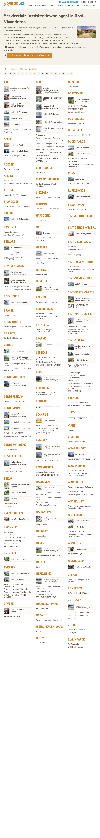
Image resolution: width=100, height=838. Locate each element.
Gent (39, 82)
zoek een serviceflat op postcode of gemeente (29, 55)
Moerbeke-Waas (47, 604)
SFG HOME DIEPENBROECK (47, 475)
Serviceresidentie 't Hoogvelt (79, 135)
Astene (9, 190)
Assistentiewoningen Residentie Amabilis (50, 581)
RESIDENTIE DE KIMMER (14, 538)
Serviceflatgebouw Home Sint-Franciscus (47, 317)
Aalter (8, 139)
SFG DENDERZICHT (44, 643)
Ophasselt (75, 130)
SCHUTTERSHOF (75, 554)
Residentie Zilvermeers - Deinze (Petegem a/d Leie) (20, 358)
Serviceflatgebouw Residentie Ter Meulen (81, 270)
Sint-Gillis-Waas (79, 241)
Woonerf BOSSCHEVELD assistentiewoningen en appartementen (78, 331)
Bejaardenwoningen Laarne (46, 302)
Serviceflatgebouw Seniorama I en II (17, 327)
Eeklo (8, 478)
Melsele (41, 562)
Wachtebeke (76, 482)
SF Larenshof (47, 344)
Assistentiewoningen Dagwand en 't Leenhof (49, 259)
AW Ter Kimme (73, 267)
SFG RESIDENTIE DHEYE (46, 597)
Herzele (41, 247)
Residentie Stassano (18, 492)
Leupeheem (72, 161)
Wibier (70, 221)
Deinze (8, 345)
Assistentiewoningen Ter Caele (16, 589)
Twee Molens (79, 454)
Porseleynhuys (80, 549)
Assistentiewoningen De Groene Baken (80, 488)
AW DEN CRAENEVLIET (45, 238)
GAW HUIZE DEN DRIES (77, 209)
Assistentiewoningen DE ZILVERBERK (13, 258)
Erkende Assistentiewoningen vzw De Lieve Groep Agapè (52, 90)
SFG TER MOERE (43, 609)
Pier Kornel (8, 132)
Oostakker (75, 93)
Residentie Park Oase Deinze (15, 195)
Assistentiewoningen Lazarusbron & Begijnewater (50, 493)
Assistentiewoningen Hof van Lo (48, 425)
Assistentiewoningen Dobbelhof (48, 138)
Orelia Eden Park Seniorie (19, 519)
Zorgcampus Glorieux (76, 112)
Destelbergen (13, 456)
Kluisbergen (44, 309)
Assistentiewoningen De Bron (79, 613)
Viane (71, 425)
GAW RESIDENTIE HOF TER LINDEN (15, 596)
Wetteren (75, 515)
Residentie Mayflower (83, 233)
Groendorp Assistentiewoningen (50, 288)
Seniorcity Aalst (16, 118)
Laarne (41, 338)
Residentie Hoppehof (18, 559)
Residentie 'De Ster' (11, 535)
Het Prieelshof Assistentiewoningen (50, 379)
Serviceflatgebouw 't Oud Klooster (17, 206)
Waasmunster (77, 466)
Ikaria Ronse (79, 179)
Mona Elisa (40, 263)
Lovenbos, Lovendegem (45, 472)
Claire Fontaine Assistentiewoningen (18, 273)
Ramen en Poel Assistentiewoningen (50, 107)
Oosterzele (76, 118)
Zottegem (75, 600)
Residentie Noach (11, 232)
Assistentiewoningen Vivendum (48, 197)
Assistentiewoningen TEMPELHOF (49, 141)
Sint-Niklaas (76, 340)
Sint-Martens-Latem (82, 292)
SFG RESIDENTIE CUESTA (78, 471)
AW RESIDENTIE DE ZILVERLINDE (82, 459)
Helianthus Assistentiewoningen (50, 550)
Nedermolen (41, 536)
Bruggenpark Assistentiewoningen (82, 607)
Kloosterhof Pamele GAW (78, 158)
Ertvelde (10, 553)
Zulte (72, 625)
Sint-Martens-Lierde (82, 314)
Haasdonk (43, 215)
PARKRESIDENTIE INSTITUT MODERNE (52, 99)
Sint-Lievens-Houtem (82, 262)
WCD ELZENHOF (43, 433)
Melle (40, 543)
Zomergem (75, 588)
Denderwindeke (15, 444)
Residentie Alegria (81, 360)
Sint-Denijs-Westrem (83, 227)
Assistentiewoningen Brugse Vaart (50, 519)
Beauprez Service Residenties (47, 209)
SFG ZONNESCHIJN (12, 547)
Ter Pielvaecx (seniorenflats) (47, 158)
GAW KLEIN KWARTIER (13, 433)
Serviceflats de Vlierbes (13, 472)
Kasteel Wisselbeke (43, 591)
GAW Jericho (73, 87)
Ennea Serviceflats (82, 354)
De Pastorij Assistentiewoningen (18, 384)
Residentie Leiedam (17, 351)
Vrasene (73, 437)
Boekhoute (11, 296)
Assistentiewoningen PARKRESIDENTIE (44, 331)
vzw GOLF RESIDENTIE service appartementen (83, 299)
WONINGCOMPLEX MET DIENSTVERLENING (78, 474)
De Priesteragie (74, 373)
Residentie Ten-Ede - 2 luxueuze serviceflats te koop (80, 536)
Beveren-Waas (14, 266)
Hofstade (42, 270)
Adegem (9, 164)
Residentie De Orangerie (19, 573)
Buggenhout (12, 322)
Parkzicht (39, 631)
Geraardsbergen (47, 179)
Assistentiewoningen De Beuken (16, 287)
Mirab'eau (46, 233)
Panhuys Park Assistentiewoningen (18, 463)
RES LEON (72, 618)
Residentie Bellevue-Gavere (18, 611)
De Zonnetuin (73, 644)
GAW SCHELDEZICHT (77, 532)
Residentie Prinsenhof (18, 112)
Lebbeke (41, 352)
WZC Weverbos (42, 173)
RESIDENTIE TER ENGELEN (47, 461)
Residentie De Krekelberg (20, 219)
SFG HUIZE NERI (74, 391)
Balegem (10, 213)
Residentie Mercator (82, 196)
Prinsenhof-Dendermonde (20, 422)
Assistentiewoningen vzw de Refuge (50, 147)
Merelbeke (43, 573)
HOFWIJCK (72, 380)
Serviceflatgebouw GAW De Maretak (47, 185)
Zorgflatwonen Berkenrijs (46, 505)
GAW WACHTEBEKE (76, 492)
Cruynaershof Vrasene (76, 442)
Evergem (10, 567)
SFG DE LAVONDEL (12, 449)
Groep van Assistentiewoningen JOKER (48, 407)
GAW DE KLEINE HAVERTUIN (48, 555)
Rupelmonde (76, 190)
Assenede (10, 176)
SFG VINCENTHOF (75, 109)
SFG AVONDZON (10, 544)
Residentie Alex (48, 488)
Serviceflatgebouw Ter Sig (46, 362)
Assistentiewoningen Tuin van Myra (84, 347)
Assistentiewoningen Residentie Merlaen (48, 498)
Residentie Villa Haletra (19, 151)
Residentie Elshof (17, 579)
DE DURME (40, 241)
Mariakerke (44, 512)
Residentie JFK (48, 253)
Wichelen (74, 543)
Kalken (41, 297)
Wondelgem (76, 561)
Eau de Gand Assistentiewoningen (49, 152)
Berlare (9, 241)
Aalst (8, 82)
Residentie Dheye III (44, 594)
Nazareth (43, 615)
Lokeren (41, 440)
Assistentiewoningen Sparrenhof (80, 403)
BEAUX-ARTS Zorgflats (45, 150)
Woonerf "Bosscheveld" (77, 327)
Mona (6, 390)
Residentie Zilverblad (76, 123)
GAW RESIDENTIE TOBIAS (14, 401)
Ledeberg (42, 388)
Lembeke (41, 401)
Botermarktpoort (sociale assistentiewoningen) (45, 393)
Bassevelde (12, 227)
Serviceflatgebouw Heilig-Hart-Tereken (80, 387)
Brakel (9, 310)
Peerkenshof (41, 220)
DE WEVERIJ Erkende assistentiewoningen (76, 377)
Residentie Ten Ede (82, 521)
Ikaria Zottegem (81, 284)
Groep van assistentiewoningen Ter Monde (17, 437)
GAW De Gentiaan (43, 155)
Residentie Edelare (82, 148)
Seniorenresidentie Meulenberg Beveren (18, 281)
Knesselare (44, 325)
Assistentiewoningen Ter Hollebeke (17, 592)
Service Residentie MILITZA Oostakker (82, 100)
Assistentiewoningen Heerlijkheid (49, 620)
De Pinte (9, 333)
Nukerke (74, 82)
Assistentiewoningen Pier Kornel (20, 89)
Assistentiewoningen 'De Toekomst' (17, 129)
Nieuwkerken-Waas (49, 626)
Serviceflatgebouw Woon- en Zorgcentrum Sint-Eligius (47, 429)
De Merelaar (9, 532)
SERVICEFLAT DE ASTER (14, 235)
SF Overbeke (79, 527)
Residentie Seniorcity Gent (52, 122)
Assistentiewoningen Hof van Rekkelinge (15, 365)
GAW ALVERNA (10, 315)
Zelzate (73, 575)
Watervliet (76, 501)
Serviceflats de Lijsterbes (13, 469)
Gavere (9, 603)
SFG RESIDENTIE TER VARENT (48, 365)
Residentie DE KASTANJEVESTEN (17, 105)
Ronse (72, 173)
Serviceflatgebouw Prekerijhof (79, 405)
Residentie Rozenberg (12, 541)
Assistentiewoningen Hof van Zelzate (79, 581)
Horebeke (42, 281)
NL (94, 6)
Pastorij (71, 430)
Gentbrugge (44, 168)
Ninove (40, 638)
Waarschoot (77, 448)
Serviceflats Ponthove (76, 630)
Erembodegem (13, 513)
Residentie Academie (18, 145)
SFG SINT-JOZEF (74, 255)
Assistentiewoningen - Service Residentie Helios (79, 507)
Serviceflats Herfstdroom (13, 338)
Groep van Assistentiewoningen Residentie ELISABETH (80, 418)
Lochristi (42, 414)
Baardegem (11, 201)
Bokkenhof (72, 370)
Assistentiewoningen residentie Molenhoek (48, 587)
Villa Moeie (14, 499)
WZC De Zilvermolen (76, 647)
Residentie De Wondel (83, 567)
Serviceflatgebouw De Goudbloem (81, 383)
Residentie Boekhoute (18, 302)
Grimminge (43, 204)
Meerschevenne (16, 248)
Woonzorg (14, 3)
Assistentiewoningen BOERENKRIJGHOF (12, 253)
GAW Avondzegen (11, 503)
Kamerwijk (72, 246)
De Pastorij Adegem (11, 169)
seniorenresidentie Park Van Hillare (51, 455)
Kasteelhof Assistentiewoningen (18, 415)
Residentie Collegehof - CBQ (51, 115)
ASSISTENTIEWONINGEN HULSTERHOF (78, 366)
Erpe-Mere (11, 527)
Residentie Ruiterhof (76, 249)
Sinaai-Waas (76, 204)
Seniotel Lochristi (49, 420)
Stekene (73, 398)
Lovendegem (44, 467)
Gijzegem (42, 192)
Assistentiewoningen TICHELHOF (49, 144)
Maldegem (43, 481)
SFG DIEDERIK (10, 181)
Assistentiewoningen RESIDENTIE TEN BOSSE (17, 369)
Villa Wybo (72, 633)
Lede (39, 372)
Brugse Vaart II (41, 525)
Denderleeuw (13, 396)
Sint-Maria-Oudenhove (83, 278)
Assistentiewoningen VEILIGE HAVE (15, 157)
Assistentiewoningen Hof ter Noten (17, 290)
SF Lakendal (15, 124)
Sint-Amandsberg (80, 216)
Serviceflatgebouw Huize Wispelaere (45, 358)
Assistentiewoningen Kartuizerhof (82, 321)
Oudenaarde (76, 141)
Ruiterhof (71, 252)
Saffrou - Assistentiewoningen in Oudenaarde (80, 165)
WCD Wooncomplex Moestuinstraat (18, 184)
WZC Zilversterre (43, 161)
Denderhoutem (14, 377)
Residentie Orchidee (44, 313)
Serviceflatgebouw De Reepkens (80, 495)
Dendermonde (13, 408)
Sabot (38, 567)
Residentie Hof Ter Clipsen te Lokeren (52, 447)
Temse (72, 412)
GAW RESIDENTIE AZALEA (79, 593)
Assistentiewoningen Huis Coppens (20, 485)
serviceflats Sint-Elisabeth (78, 106)
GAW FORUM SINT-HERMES (79, 184)
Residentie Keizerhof (83, 154)
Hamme (40, 227)
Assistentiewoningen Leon (78, 615)
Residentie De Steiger (12, 616)
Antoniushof (41, 135)
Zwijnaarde (76, 639)
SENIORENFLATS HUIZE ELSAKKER (78, 306)
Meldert (42, 531)
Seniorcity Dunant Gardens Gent (52, 129)
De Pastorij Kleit (42, 502)
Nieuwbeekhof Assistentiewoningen (18, 97)
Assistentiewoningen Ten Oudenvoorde (13, 585)
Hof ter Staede (41, 274)
